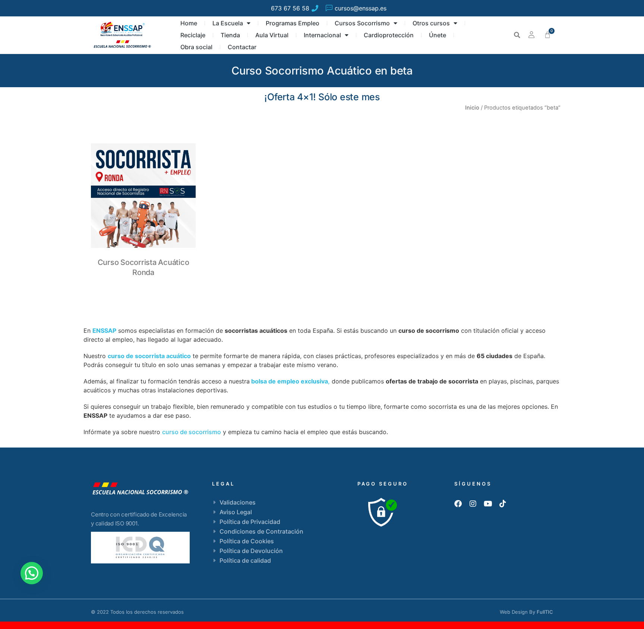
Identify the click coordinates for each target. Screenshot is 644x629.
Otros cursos (431, 23)
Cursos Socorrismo (362, 23)
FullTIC (545, 612)
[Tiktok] (502, 504)
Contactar (242, 47)
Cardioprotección (389, 35)
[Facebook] (458, 504)
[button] (517, 35)
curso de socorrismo (191, 432)
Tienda (230, 35)
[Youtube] (488, 504)
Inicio (472, 107)
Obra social (196, 47)
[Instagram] (473, 504)
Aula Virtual (271, 35)
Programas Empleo (292, 23)
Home (188, 23)
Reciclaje (192, 35)
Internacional (322, 35)
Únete (437, 35)
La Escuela (227, 23)
